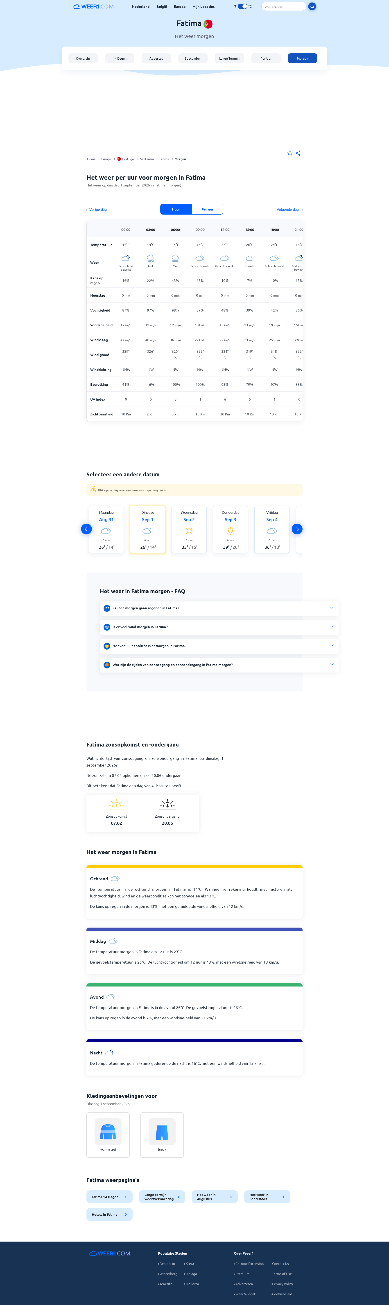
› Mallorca (191, 1284)
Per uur (207, 209)
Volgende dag (288, 209)
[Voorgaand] (86, 529)
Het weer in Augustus (206, 1196)
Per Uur (266, 58)
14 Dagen (120, 58)
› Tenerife (165, 1284)
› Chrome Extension (249, 1263)
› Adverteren (243, 1284)
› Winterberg (167, 1273)
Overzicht (83, 58)
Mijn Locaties (203, 6)
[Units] (242, 6)
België (161, 6)
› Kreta (189, 1263)
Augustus (156, 58)
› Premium (241, 1273)
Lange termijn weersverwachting (159, 1196)
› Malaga (190, 1273)
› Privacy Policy (282, 1284)
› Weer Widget (245, 1294)
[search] (312, 6)
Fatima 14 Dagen (105, 1197)
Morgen (302, 58)
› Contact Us (280, 1263)
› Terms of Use (281, 1273)
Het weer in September (259, 1196)
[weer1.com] (93, 6)
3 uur (176, 209)
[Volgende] (297, 529)
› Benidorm (166, 1263)
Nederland (141, 6)
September (193, 58)
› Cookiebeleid (281, 1294)
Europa (180, 6)
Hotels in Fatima (104, 1214)
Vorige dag (98, 209)
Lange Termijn (229, 58)
